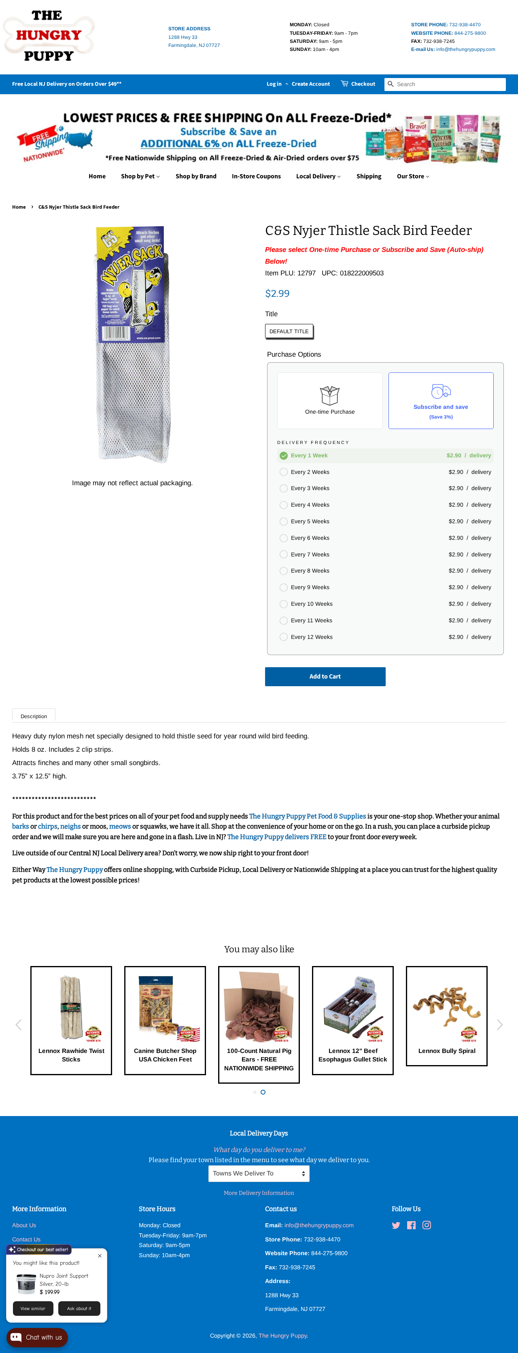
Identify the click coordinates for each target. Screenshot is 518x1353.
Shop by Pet (138, 176)
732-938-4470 (446, 24)
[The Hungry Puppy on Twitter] (396, 1227)
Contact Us (26, 1239)
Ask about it (79, 1308)
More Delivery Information (259, 1193)
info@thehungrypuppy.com (453, 49)
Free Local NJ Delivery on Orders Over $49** (66, 84)
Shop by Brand (196, 176)
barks (21, 826)
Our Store (411, 176)
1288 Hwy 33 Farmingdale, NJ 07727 (194, 37)
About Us (24, 1225)
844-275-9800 (448, 33)
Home (97, 176)
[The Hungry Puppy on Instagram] (426, 1227)
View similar (33, 1308)
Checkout (363, 84)
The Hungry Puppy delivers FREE (277, 837)
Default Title (289, 331)
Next (500, 1025)
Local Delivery (316, 176)
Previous (18, 1025)
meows (120, 826)
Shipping (369, 176)
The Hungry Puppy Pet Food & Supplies (307, 816)
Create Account (311, 84)
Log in (274, 84)
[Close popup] (99, 1255)
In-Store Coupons (256, 176)
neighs (70, 826)
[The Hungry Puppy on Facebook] (411, 1227)
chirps (47, 826)
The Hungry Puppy (75, 869)
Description (34, 716)
